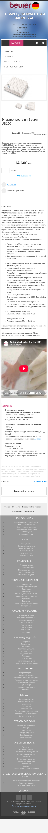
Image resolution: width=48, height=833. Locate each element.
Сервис (7, 507)
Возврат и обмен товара (31, 507)
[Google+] (24, 797)
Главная (7, 51)
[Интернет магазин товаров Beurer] (24, 3)
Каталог (7, 57)
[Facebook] (19, 797)
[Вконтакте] (29, 797)
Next (37, 107)
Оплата (24, 25)
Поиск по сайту (16, 512)
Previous (11, 107)
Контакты (32, 25)
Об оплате (16, 507)
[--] (37, 43)
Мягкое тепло (10, 62)
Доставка (16, 25)
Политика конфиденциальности (24, 806)
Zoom (24, 87)
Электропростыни (13, 67)
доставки (38, 439)
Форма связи (29, 512)
